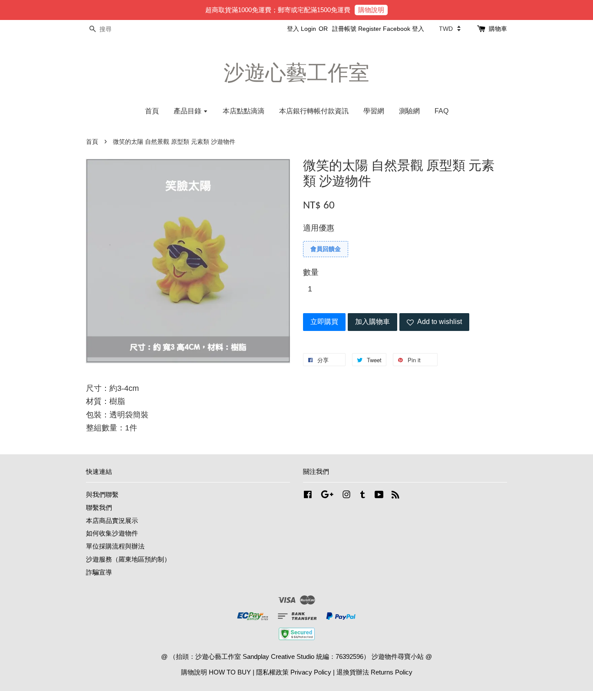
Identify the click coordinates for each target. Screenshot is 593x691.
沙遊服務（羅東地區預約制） (128, 559)
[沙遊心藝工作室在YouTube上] (379, 495)
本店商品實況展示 (112, 520)
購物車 (498, 28)
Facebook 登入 (403, 28)
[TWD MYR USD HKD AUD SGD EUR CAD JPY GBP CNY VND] (450, 29)
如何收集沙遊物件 (112, 533)
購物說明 (371, 9)
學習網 (373, 111)
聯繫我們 (99, 507)
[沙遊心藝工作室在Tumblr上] (363, 495)
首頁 (152, 111)
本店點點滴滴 (243, 111)
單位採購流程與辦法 (115, 546)
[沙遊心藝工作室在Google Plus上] (327, 495)
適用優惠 (318, 228)
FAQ (441, 111)
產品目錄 (188, 111)
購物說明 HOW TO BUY (216, 672)
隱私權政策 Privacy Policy (293, 672)
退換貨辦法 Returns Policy (374, 672)
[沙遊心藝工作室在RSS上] (395, 495)
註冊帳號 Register (356, 28)
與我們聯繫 (102, 494)
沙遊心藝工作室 (296, 72)
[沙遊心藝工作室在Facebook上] (308, 495)
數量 (311, 272)
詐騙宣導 (99, 572)
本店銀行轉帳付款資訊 (314, 111)
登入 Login (301, 28)
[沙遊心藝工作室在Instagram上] (346, 495)
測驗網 (409, 111)
